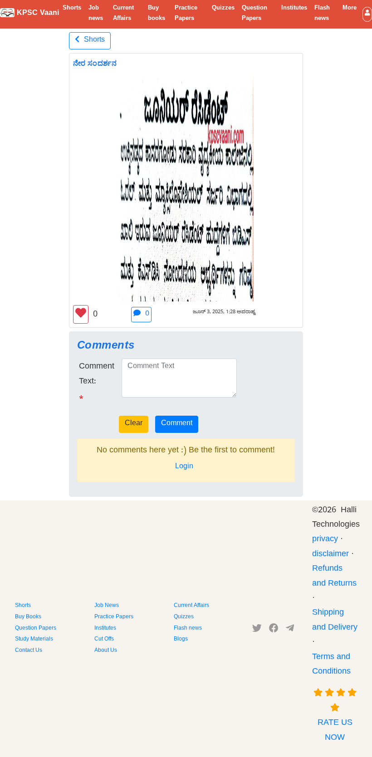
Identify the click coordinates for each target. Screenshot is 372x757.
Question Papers (254, 14)
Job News (106, 606)
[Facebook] (274, 630)
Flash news (322, 14)
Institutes (294, 9)
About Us (105, 651)
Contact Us (28, 651)
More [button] (350, 9)
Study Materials (34, 639)
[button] (367, 14)
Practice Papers (186, 14)
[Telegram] (290, 630)
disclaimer (330, 555)
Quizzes (223, 9)
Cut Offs (104, 639)
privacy (325, 540)
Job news (95, 14)
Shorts (72, 9)
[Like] (80, 314)
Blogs (181, 639)
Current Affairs (123, 14)
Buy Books (28, 617)
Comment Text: (96, 375)
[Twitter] (257, 630)
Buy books (156, 14)
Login (184, 467)
